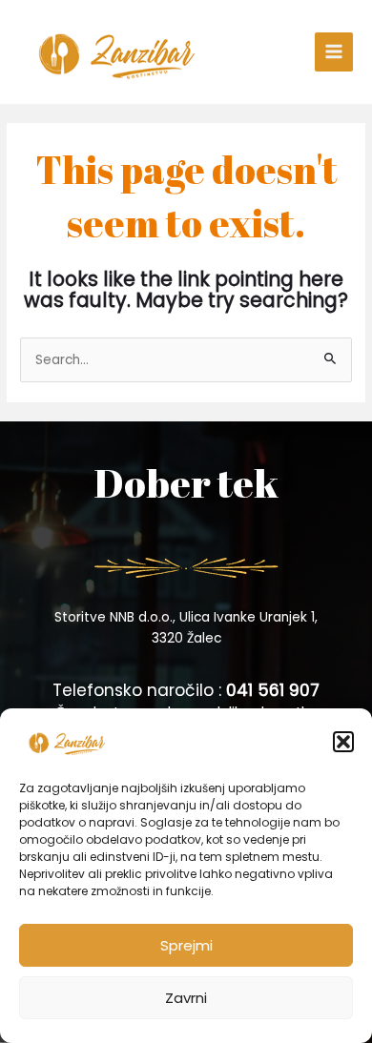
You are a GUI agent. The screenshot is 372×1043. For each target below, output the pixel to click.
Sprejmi (186, 945)
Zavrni (186, 998)
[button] (343, 741)
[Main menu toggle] (334, 52)
